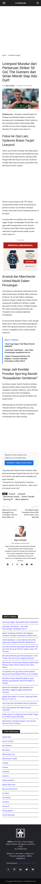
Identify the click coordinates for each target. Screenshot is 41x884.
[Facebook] (13, 564)
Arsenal (12, 494)
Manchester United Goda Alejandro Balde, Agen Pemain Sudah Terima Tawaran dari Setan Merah (20, 664)
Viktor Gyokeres (21, 499)
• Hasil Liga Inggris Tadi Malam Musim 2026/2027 (20, 345)
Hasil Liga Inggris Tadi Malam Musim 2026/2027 (20, 622)
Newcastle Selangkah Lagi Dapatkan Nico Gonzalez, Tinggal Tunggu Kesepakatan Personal (18, 689)
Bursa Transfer (8, 741)
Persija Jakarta (7, 810)
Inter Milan (6, 797)
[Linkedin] (23, 564)
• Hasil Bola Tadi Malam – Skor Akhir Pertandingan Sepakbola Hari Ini (19, 351)
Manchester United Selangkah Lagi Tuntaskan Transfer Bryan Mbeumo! (9, 513)
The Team (19, 853)
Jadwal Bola (6, 737)
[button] (38, 3)
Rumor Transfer (28, 496)
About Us (10, 853)
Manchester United (11, 496)
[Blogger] (8, 564)
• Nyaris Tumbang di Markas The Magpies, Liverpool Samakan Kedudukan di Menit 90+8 (17, 358)
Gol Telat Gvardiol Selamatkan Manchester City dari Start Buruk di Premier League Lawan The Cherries (20, 648)
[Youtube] (32, 564)
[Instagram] (18, 564)
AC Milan (5, 793)
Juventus (5, 776)
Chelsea (5, 763)
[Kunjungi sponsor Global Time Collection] (20, 256)
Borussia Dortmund (9, 789)
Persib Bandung (8, 815)
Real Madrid (7, 746)
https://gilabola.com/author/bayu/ (20, 543)
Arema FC (6, 806)
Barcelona (6, 750)
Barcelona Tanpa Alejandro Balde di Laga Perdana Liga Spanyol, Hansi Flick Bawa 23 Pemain (18, 680)
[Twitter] (28, 564)
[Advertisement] (20, 29)
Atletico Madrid (8, 780)
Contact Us (29, 853)
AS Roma (5, 802)
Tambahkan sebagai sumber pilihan (19, 463)
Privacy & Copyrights (17, 856)
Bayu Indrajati (10, 85)
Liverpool (21, 494)
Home (4, 55)
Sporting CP (8, 499)
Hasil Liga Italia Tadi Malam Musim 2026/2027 (19, 703)
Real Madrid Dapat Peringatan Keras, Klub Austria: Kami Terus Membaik (30, 513)
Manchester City (8, 754)
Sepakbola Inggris (14, 55)
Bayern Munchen (8, 784)
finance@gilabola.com (26, 863)
